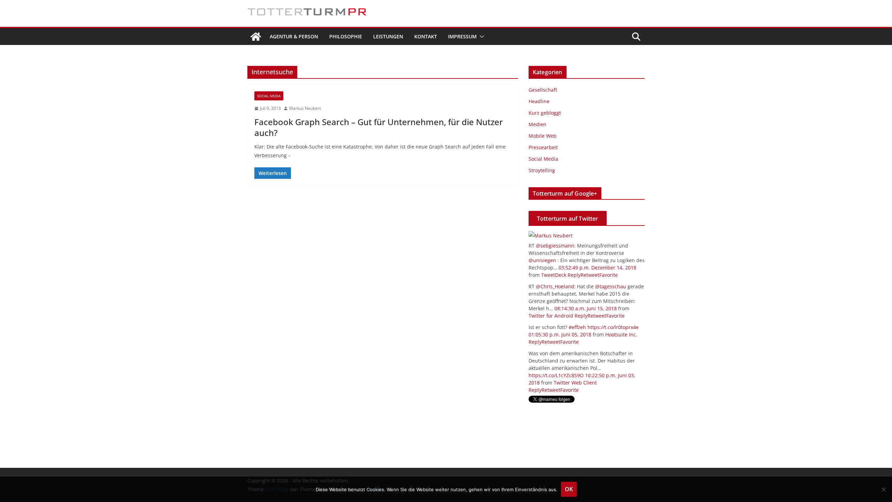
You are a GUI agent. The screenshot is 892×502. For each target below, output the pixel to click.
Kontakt (425, 36)
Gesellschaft (543, 89)
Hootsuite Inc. (621, 334)
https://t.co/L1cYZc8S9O (556, 375)
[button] (480, 36)
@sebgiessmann (555, 245)
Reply (574, 275)
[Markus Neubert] (550, 235)
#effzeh (577, 327)
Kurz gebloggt (545, 112)
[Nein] (883, 489)
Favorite (608, 275)
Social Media (268, 95)
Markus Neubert (305, 108)
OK (569, 489)
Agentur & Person (294, 36)
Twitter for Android (551, 315)
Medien (537, 124)
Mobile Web (542, 135)
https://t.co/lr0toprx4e (613, 327)
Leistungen (388, 36)
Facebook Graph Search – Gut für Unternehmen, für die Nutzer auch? (378, 127)
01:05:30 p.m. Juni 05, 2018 (560, 334)
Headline (539, 101)
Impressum (462, 36)
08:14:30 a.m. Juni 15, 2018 (585, 308)
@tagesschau (610, 286)
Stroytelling (542, 170)
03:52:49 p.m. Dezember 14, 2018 (597, 267)
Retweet (589, 275)
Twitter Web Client (575, 382)
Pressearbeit (543, 147)
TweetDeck (553, 275)
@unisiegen (542, 260)
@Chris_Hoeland (555, 286)
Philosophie (345, 36)
